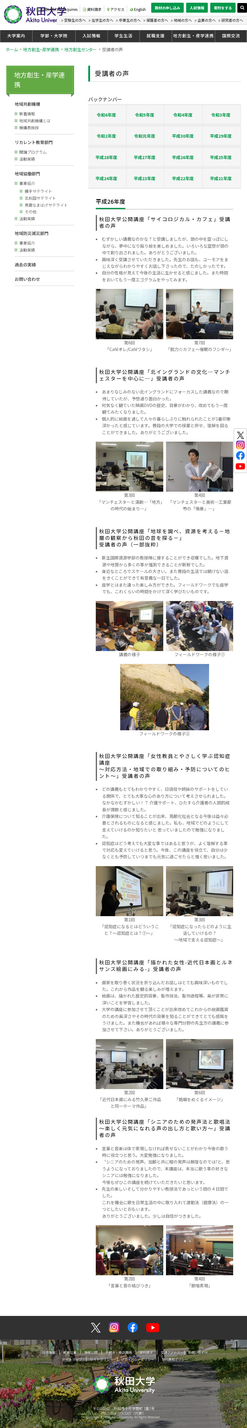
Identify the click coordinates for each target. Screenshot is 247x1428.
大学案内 (16, 36)
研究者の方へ (232, 20)
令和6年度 (106, 115)
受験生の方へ (75, 20)
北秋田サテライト (40, 198)
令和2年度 (106, 136)
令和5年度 (144, 115)
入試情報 (197, 7)
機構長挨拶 (29, 127)
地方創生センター (80, 49)
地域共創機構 (27, 104)
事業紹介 (27, 183)
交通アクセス (170, 1352)
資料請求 (94, 9)
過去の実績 (25, 264)
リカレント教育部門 (34, 142)
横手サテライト (38, 191)
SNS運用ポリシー (175, 1359)
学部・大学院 (53, 36)
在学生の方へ (102, 20)
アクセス (117, 9)
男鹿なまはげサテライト (46, 205)
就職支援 (156, 36)
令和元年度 (144, 136)
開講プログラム (33, 152)
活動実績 (27, 159)
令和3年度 (220, 115)
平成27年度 (144, 157)
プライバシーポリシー (137, 1359)
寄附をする (223, 7)
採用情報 (48, 1352)
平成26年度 (183, 157)
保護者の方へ (157, 20)
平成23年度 (144, 178)
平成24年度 (106, 178)
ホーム (12, 49)
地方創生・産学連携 (193, 36)
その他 (30, 212)
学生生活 (123, 36)
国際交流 (231, 36)
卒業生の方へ (130, 20)
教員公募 (70, 1352)
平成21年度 (221, 178)
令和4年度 (182, 115)
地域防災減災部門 (31, 233)
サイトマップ (72, 1359)
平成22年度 (183, 178)
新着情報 (27, 114)
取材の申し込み (167, 7)
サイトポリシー (101, 1359)
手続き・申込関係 (118, 1352)
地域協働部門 (27, 174)
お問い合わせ (27, 279)
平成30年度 (183, 136)
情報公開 (91, 1352)
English (140, 9)
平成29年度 (221, 136)
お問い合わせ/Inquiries (58, 9)
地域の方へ (183, 20)
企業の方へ (207, 20)
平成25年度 (221, 157)
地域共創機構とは (35, 121)
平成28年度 (106, 157)
